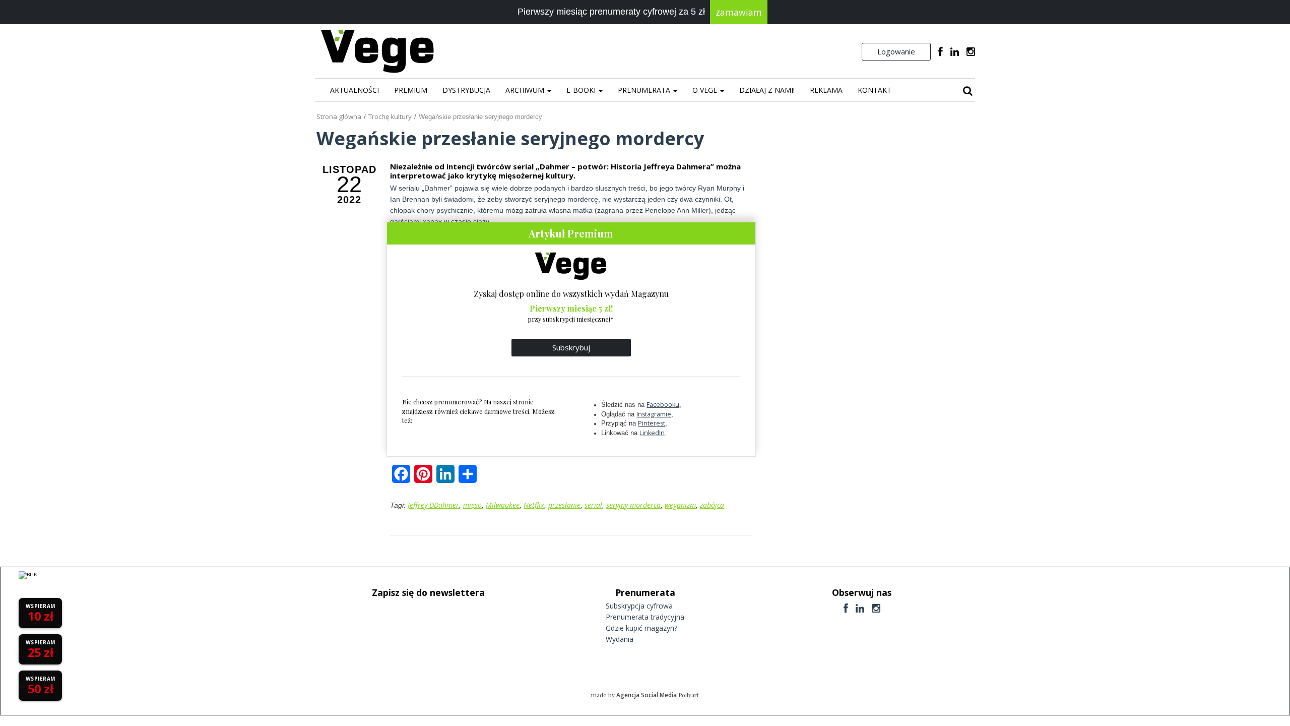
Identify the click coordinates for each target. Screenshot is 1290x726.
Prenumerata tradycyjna (645, 617)
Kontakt (874, 90)
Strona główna (338, 116)
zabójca (712, 505)
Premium (410, 90)
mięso (472, 505)
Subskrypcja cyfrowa (639, 606)
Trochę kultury (390, 116)
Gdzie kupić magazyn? (641, 628)
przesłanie (564, 505)
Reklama (826, 90)
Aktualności (354, 90)
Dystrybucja (466, 90)
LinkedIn (652, 433)
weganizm (680, 505)
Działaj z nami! (767, 90)
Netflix (534, 505)
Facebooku (663, 404)
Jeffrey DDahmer (433, 505)
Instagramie (653, 414)
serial (593, 505)
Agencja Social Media (646, 695)
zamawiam (739, 12)
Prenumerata (645, 90)
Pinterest (651, 423)
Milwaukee (503, 505)
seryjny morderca (633, 505)
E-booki (582, 90)
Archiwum (525, 90)
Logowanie (896, 51)
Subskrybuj (571, 347)
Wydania (619, 639)
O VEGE (705, 90)
